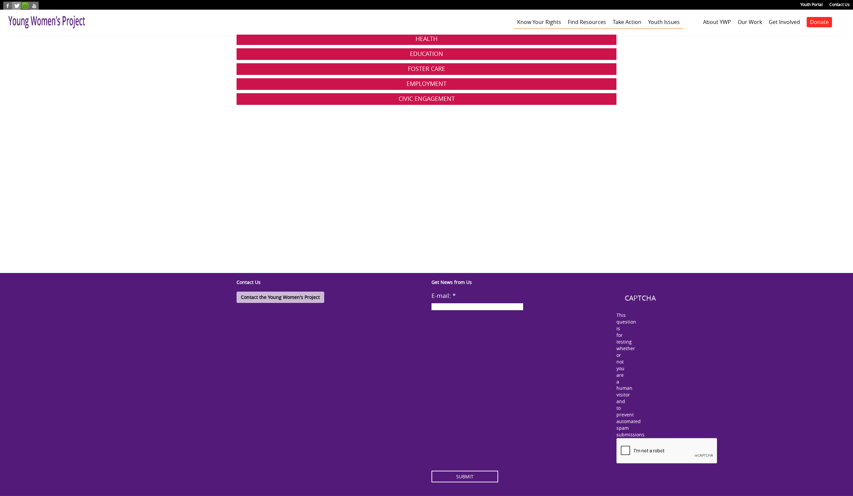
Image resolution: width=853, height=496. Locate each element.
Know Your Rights (539, 22)
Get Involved (784, 22)
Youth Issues (664, 22)
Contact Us (839, 4)
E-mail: (443, 296)
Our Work (750, 22)
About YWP (717, 22)
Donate (819, 22)
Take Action (627, 22)
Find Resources (587, 22)
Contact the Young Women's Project (280, 297)
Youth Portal (811, 4)
